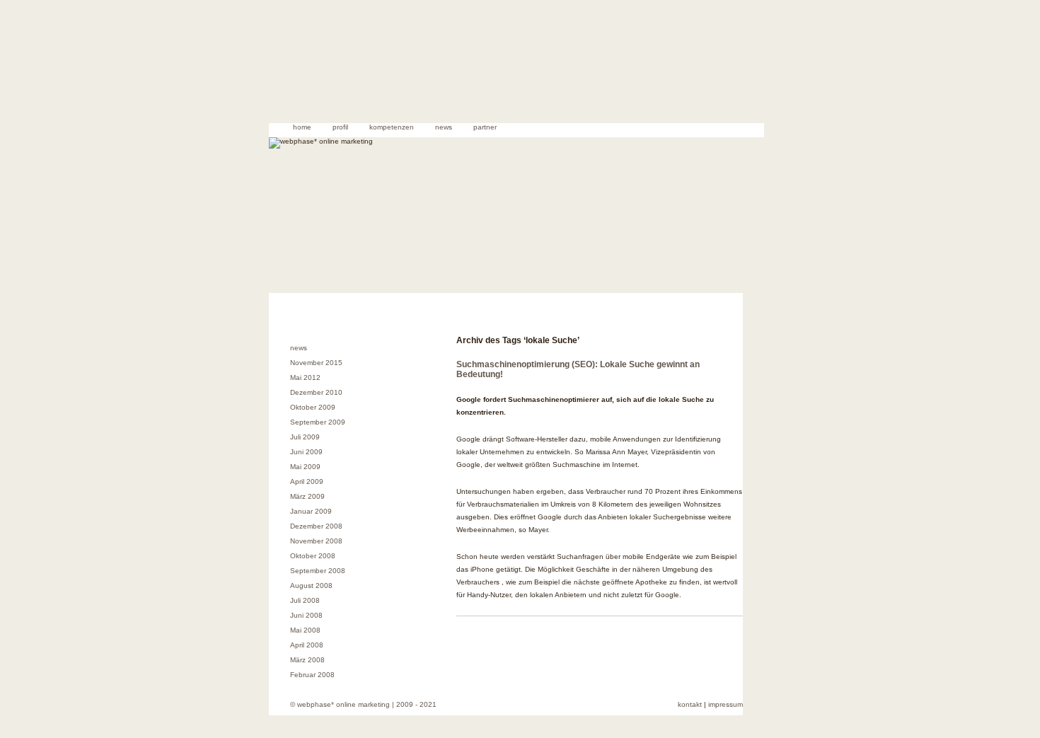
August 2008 (311, 585)
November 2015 (316, 363)
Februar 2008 (312, 675)
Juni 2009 (306, 452)
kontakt (690, 704)
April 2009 (306, 481)
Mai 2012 (305, 377)
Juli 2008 (305, 600)
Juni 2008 (306, 615)
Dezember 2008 (316, 526)
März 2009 (307, 496)
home (302, 127)
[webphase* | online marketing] (516, 94)
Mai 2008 (305, 630)
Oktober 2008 (312, 556)
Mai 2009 (305, 467)
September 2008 (317, 571)
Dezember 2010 (316, 392)
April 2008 (306, 645)
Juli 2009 (305, 437)
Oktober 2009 (312, 407)
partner (485, 127)
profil (340, 127)
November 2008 (316, 541)
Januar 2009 (311, 511)
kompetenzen (391, 127)
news (443, 127)
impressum (725, 704)
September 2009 (317, 422)
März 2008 (307, 660)
